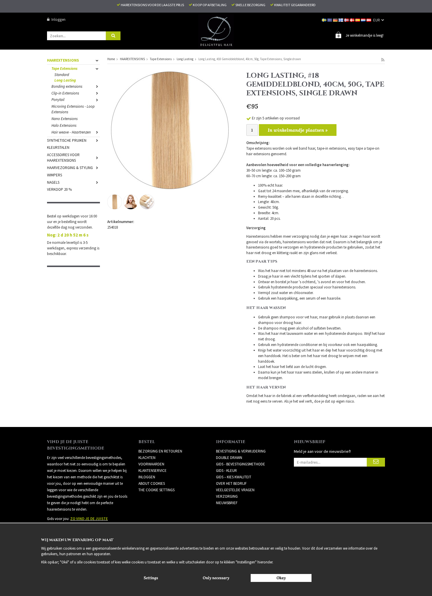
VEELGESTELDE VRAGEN (235, 489)
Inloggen (58, 19)
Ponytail (57, 99)
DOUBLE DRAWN (229, 457)
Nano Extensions (64, 118)
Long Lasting (65, 80)
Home (111, 59)
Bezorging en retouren (160, 451)
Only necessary (216, 577)
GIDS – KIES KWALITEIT (233, 477)
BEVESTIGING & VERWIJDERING (241, 451)
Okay (281, 577)
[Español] (358, 19)
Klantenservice (152, 470)
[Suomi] (341, 19)
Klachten (146, 457)
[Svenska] (324, 19)
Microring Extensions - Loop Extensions (73, 109)
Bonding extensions (66, 86)
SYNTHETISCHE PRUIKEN (66, 140)
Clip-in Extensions (65, 93)
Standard (61, 74)
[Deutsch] (336, 19)
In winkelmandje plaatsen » (298, 130)
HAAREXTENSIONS (63, 60)
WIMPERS (54, 175)
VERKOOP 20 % (59, 189)
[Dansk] (352, 19)
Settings (151, 577)
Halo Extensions (63, 125)
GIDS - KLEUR (226, 470)
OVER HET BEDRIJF (231, 483)
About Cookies (151, 483)
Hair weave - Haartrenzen (71, 132)
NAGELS (53, 182)
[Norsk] (347, 19)
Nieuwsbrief (226, 502)
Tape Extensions (64, 68)
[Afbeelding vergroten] (170, 129)
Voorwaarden (151, 464)
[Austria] (369, 19)
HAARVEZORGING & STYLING (70, 167)
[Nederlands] (363, 19)
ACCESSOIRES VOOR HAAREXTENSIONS (63, 157)
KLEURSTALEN (58, 147)
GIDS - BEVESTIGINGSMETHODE (240, 464)
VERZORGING (227, 496)
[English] (330, 19)
